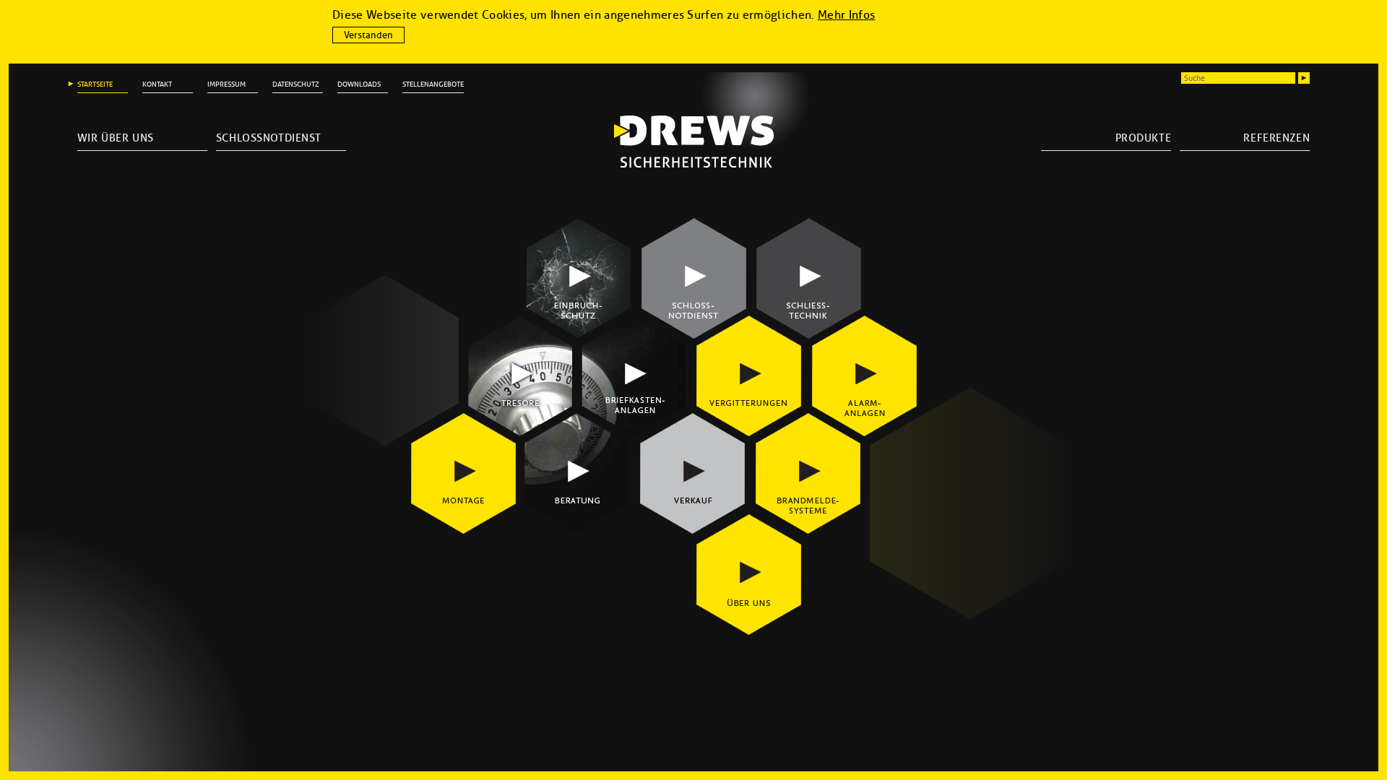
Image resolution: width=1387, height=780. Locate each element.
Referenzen (1276, 137)
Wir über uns (115, 137)
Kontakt (157, 84)
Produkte (1143, 137)
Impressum (226, 84)
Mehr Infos (846, 14)
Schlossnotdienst (268, 137)
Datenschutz (295, 84)
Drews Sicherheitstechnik (694, 142)
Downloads (359, 84)
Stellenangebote (433, 84)
